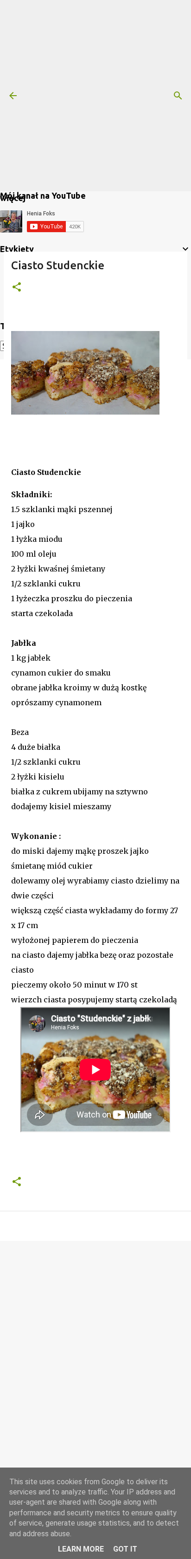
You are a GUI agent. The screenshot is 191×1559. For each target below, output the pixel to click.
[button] (16, 287)
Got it (125, 1549)
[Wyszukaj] (178, 95)
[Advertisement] (95, 95)
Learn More (81, 1549)
